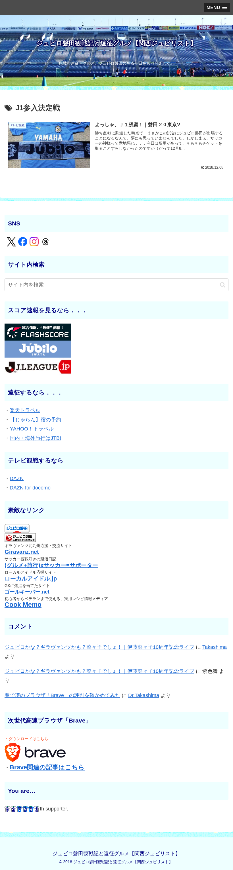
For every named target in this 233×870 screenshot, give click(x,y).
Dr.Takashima (143, 695)
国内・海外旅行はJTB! (35, 438)
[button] (223, 285)
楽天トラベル (25, 410)
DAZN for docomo (30, 488)
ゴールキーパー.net (27, 592)
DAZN (17, 478)
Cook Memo (23, 604)
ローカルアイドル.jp (31, 578)
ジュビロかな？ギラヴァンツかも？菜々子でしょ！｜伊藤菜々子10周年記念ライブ (99, 647)
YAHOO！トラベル (32, 429)
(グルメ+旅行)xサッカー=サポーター (51, 565)
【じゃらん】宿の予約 (35, 420)
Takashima (214, 647)
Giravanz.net (22, 552)
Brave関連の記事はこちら (47, 767)
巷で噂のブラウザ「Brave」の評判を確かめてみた (62, 695)
